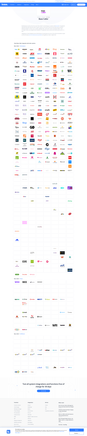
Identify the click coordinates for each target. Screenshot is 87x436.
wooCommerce (30, 410)
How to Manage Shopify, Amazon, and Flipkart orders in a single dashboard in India (66, 420)
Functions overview (17, 405)
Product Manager (17, 410)
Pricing (32, 4)
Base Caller (57, 25)
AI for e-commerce (17, 426)
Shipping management (18, 420)
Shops (21, 278)
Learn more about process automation (35, 34)
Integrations (26, 4)
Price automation (17, 412)
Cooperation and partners (49, 410)
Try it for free (80, 4)
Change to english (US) (59, 1)
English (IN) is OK (70, 1)
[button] (65, 4)
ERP (14, 418)
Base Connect (16, 424)
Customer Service (17, 414)
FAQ (45, 408)
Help (46, 407)
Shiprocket (29, 414)
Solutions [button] (19, 4)
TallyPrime (29, 420)
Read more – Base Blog (63, 424)
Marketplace (22, 46)
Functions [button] (12, 4)
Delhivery (29, 418)
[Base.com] (5, 4)
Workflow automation (17, 422)
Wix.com (29, 412)
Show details (17, 432)
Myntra (29, 408)
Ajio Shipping (30, 422)
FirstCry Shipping (30, 424)
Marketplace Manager (17, 408)
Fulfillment (22, 333)
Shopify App (30, 407)
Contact (46, 405)
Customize (76, 433)
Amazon (29, 405)
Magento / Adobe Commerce (32, 416)
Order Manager (16, 407)
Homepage (39, 17)
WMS (15, 416)
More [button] (37, 4)
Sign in (74, 4)
